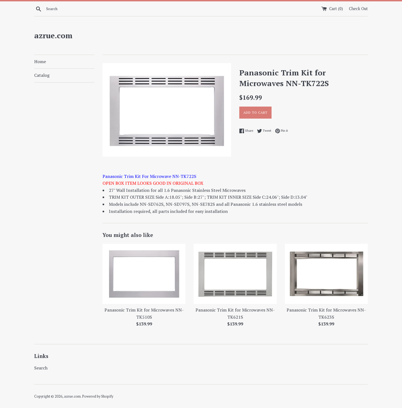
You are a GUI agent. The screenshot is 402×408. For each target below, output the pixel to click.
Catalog (41, 75)
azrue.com (53, 35)
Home (40, 61)
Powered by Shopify (97, 396)
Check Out (358, 8)
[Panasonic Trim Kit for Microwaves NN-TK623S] (326, 274)
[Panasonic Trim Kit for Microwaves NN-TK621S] (235, 274)
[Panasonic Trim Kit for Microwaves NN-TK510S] (144, 274)
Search (41, 368)
